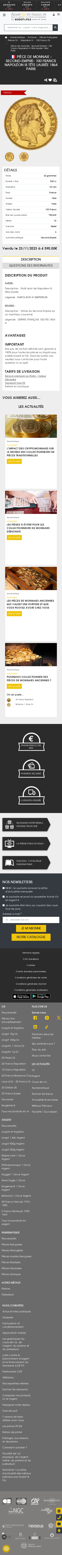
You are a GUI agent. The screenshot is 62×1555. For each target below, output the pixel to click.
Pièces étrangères (12, 1250)
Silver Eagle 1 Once (13, 1180)
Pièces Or (13, 40)
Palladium (8, 1294)
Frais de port (10, 1410)
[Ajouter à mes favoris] (50, 80)
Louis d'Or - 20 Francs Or (16, 1081)
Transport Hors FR (15, 383)
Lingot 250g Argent (13, 1149)
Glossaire (7, 1317)
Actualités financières (45, 1099)
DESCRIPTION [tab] (31, 259)
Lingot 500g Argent (13, 1143)
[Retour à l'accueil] (28, 15)
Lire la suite (14, 461)
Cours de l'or (39, 1081)
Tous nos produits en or (15, 1111)
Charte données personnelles (31, 971)
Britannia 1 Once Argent (16, 1195)
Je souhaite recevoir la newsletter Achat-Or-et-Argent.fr (32, 898)
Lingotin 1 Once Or (13, 1045)
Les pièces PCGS (12, 1426)
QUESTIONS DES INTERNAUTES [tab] (31, 265)
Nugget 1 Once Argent (15, 1174)
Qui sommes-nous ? (43, 1043)
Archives (32, 37)
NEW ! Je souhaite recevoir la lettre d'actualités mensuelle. (26, 890)
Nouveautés (9, 1012)
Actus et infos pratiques (16, 1311)
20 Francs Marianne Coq (16, 1075)
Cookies (31, 965)
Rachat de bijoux (42, 1093)
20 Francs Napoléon (14, 1063)
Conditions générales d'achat (31, 984)
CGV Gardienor (31, 959)
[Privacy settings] (6, 1549)
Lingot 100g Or (10, 1039)
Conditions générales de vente (31, 978)
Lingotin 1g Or (10, 1051)
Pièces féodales (11, 1262)
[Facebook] (35, 1018)
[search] (55, 27)
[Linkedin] (35, 1027)
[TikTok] (47, 1027)
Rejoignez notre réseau (16, 1404)
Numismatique (17, 37)
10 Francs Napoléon (14, 1069)
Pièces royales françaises (16, 1256)
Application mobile (14, 1332)
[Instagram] (46, 1018)
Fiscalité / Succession (44, 1111)
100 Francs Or (43, 40)
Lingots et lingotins (13, 1028)
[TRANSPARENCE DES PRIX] (31, 741)
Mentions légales (31, 953)
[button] (54, 14)
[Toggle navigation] (4, 15)
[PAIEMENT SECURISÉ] (31, 768)
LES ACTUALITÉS (31, 407)
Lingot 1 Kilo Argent (13, 1137)
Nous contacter (41, 1055)
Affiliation (8, 1377)
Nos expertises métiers (15, 1383)
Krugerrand (8, 1105)
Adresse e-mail (11, 914)
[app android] (40, 997)
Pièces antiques (11, 1274)
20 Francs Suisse (11, 1093)
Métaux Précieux (42, 1105)
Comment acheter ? (14, 1447)
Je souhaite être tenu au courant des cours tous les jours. (31, 907)
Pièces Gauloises (11, 1268)
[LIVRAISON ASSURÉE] (31, 795)
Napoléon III (27, 40)
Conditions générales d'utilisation (31, 990)
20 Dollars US (9, 1087)
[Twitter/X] (58, 1018)
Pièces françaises (49, 37)
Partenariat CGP (12, 1371)
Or (33, 1070)
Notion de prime (12, 1432)
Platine (6, 1288)
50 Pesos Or (8, 1057)
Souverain (8, 1099)
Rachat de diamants (15, 1389)
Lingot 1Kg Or (10, 1033)
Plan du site (39, 1049)
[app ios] (21, 996)
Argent (36, 1076)
